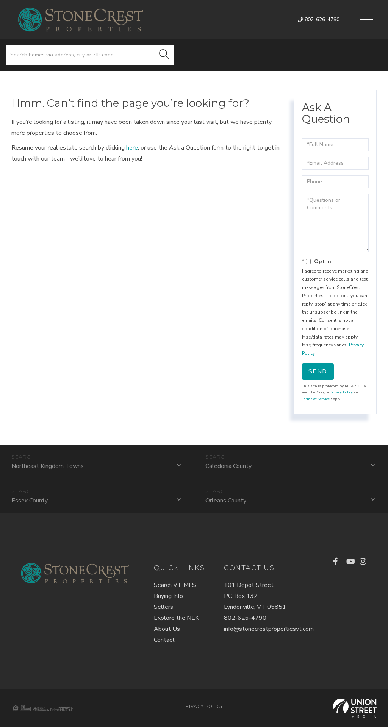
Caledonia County (228, 466)
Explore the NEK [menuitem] (176, 618)
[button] (164, 55)
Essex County (29, 500)
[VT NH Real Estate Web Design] (355, 708)
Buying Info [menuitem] (168, 596)
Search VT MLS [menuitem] (175, 585)
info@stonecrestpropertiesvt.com (269, 629)
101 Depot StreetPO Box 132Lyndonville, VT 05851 (255, 596)
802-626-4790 (321, 19)
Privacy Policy (341, 392)
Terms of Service (316, 399)
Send (317, 371)
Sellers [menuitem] (163, 607)
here (132, 148)
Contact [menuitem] (164, 640)
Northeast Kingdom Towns (47, 466)
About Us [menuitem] (167, 629)
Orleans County (225, 500)
